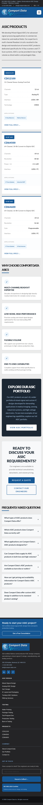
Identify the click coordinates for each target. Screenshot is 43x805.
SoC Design (6, 689)
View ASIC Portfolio (21, 427)
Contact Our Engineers (21, 489)
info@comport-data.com (23, 5)
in (4, 672)
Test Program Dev (8, 715)
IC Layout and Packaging (10, 692)
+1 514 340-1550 (6, 5)
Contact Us (5, 755)
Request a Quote (21, 480)
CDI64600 (5, 737)
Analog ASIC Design (8, 686)
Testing (5, 704)
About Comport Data (8, 749)
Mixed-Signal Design (9, 683)
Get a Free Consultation (21, 633)
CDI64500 (5, 734)
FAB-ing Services (7, 698)
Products (6, 726)
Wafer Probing (6, 709)
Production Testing (8, 718)
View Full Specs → (12, 125)
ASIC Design (7, 678)
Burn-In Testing (7, 721)
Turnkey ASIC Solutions (9, 695)
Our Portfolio (6, 752)
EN (35, 5)
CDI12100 (5, 731)
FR (38, 5)
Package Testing (7, 712)
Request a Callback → (21, 779)
